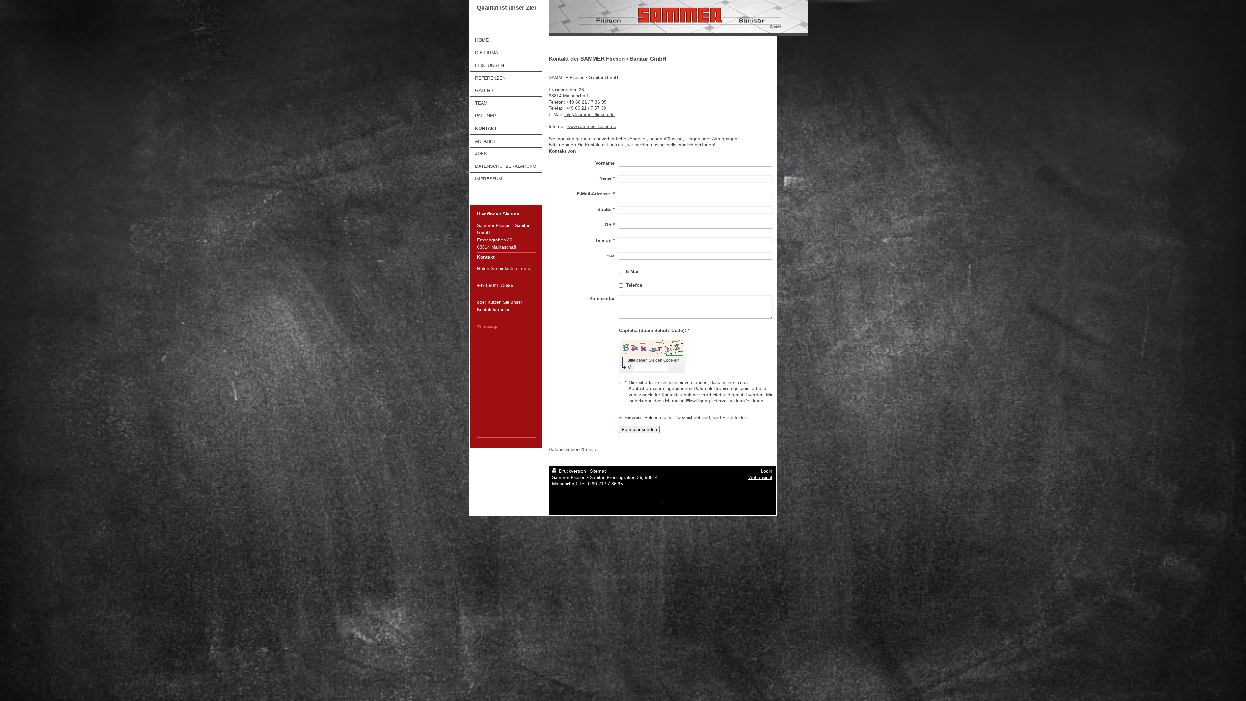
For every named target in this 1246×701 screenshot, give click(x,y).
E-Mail (633, 271)
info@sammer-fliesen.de (589, 114)
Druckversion (572, 470)
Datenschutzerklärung (571, 449)
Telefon (634, 285)
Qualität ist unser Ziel (506, 8)
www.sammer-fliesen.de (591, 126)
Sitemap (598, 470)
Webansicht (760, 477)
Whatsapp (487, 326)
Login (766, 470)
